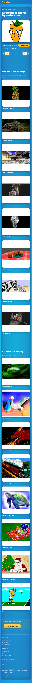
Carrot (14, 9)
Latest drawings (7, 640)
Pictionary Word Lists (8, 655)
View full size (24, 45)
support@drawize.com (9, 676)
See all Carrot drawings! (9, 48)
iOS (3, 664)
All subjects (5, 642)
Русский (5, 672)
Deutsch (18, 670)
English (12, 670)
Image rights (6, 644)
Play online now (12, 626)
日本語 (11, 672)
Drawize (4, 9)
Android (4, 662)
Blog (3, 653)
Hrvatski (24, 670)
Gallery (9, 9)
